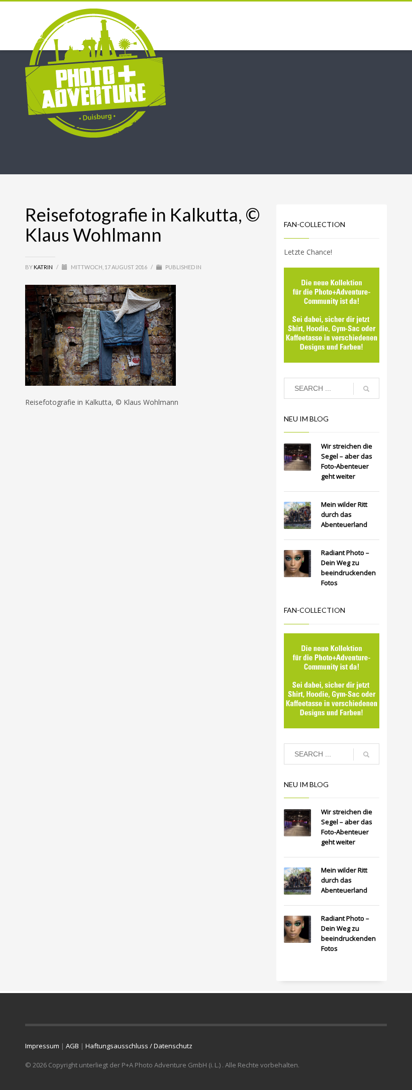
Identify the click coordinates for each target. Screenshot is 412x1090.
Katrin (44, 267)
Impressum (42, 1045)
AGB (72, 1045)
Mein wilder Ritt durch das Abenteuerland (344, 514)
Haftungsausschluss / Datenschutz (138, 1045)
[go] (366, 388)
